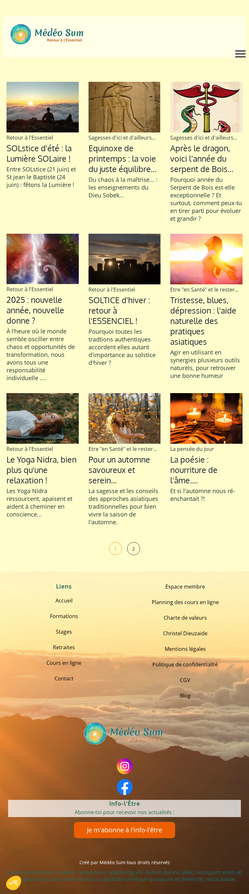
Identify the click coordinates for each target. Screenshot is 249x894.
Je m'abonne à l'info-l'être (124, 830)
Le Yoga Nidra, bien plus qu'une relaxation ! (41, 469)
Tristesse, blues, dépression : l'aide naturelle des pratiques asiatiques (203, 321)
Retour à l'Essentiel (29, 137)
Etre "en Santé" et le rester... (204, 289)
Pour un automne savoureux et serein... (119, 469)
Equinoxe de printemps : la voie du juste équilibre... (123, 158)
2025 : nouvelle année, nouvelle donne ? (35, 310)
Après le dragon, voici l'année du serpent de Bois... (201, 158)
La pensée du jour (192, 449)
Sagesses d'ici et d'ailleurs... (122, 137)
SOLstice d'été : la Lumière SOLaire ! (39, 153)
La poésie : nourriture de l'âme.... (194, 469)
